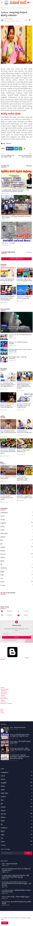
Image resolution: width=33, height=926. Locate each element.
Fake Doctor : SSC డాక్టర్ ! (8, 243)
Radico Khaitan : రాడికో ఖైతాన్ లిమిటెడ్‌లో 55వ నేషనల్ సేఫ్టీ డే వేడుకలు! (16, 217)
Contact (2, 713)
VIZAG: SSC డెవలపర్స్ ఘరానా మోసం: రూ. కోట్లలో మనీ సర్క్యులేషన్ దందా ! (20, 735)
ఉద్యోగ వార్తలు (16, 534)
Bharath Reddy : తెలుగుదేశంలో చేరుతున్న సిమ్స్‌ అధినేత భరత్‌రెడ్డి (16, 902)
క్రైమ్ (16, 544)
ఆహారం (16, 530)
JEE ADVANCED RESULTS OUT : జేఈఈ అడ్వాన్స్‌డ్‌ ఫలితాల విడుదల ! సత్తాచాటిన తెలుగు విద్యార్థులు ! (24, 386)
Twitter (16, 148)
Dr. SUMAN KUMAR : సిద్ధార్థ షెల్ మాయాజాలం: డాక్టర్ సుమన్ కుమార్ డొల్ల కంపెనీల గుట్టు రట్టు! (15, 191)
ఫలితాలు (16, 558)
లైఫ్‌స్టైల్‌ (16, 572)
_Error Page (3, 697)
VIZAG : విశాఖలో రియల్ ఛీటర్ (17, 728)
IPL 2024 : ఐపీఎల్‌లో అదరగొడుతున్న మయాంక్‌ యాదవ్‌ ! (6, 498)
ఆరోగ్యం (16, 527)
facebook (9, 611)
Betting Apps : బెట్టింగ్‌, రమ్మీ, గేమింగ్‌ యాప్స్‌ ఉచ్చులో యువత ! (24, 280)
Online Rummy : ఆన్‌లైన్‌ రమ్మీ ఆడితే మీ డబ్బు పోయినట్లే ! (24, 297)
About (1, 711)
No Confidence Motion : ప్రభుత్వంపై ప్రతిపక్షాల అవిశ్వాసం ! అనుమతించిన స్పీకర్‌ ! (16, 891)
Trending (16, 585)
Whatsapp (20, 148)
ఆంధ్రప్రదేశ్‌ (16, 523)
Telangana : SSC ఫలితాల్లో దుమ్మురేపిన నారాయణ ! (18, 343)
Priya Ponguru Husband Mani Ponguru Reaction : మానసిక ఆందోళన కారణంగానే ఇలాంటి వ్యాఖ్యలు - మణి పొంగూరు (16, 883)
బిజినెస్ (16, 561)
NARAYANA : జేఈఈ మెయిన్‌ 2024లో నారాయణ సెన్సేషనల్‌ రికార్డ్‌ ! (20, 350)
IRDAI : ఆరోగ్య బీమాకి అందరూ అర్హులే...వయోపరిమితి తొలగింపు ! (8, 432)
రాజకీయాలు (16, 568)
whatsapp (26, 611)
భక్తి (16, 565)
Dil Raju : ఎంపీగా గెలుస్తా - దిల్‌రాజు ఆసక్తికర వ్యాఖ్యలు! (15, 897)
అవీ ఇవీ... (16, 520)
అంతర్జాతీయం (16, 513)
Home (1, 709)
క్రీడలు (16, 540)
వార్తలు (16, 575)
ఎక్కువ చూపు (29, 166)
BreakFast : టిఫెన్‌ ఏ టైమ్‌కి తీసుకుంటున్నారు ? (23, 451)
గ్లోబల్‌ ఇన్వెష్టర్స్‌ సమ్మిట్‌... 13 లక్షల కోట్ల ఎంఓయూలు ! (17, 357)
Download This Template (6, 703)
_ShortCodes (3, 694)
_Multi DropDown (4, 689)
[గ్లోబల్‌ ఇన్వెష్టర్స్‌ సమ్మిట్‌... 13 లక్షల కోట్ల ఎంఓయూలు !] (4, 359)
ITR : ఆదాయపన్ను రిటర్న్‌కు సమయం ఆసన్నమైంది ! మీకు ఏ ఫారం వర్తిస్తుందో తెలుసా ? (7, 385)
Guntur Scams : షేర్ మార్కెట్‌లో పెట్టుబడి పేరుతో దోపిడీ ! (20, 742)
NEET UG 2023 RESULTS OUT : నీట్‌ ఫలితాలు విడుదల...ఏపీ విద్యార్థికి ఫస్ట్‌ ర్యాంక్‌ (24, 405)
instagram (9, 615)
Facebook (11, 149)
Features (2, 688)
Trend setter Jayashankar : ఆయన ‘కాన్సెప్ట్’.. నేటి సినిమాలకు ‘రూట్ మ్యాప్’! (20, 749)
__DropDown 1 (3, 691)
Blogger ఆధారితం (14, 658)
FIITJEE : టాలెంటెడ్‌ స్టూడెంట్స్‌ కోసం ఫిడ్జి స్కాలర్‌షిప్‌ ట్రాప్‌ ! (7, 280)
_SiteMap (2, 696)
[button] (32, 2)
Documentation (4, 699)
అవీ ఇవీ (16, 516)
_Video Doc (3, 702)
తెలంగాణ (7, 8)
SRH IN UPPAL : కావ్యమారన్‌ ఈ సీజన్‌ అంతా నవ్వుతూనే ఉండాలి (24, 497)
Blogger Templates (13, 914)
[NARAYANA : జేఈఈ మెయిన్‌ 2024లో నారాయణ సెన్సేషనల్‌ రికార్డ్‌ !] (4, 351)
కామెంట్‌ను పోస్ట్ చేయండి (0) (16, 259)
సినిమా (16, 582)
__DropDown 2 (3, 692)
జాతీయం (16, 547)
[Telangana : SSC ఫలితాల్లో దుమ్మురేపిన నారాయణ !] (4, 344)
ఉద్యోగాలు (16, 537)
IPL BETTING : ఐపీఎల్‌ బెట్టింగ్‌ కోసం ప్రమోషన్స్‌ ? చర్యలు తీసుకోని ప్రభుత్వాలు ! (7, 298)
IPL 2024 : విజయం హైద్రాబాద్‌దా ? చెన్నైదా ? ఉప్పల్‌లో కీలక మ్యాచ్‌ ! (23, 478)
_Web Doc (2, 700)
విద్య (16, 578)
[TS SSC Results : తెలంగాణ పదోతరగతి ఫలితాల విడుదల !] (4, 337)
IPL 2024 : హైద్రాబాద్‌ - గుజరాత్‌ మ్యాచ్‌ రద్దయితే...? (8, 477)
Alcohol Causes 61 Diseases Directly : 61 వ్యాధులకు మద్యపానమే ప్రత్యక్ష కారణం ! (7, 405)
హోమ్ (2, 8)
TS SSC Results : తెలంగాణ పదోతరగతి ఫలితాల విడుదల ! (20, 335)
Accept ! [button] (5, 923)
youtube (26, 615)
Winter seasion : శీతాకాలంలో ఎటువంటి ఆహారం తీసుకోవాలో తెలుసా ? (8, 451)
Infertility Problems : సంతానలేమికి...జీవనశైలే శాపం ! (24, 431)
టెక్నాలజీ (16, 551)
